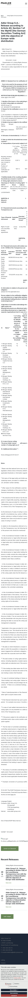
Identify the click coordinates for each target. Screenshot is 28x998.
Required (9, 983)
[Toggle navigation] (26, 3)
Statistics (16, 983)
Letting (3, 960)
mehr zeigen (7, 916)
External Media (13, 986)
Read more (8, 882)
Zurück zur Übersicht (10, 848)
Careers (3, 963)
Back (2, 15)
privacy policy (17, 977)
